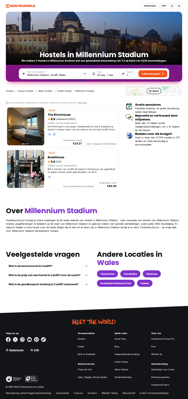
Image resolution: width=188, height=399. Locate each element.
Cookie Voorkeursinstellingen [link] (154, 393)
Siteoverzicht (128, 393)
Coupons (78, 393)
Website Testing (110, 393)
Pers (153, 346)
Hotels (81, 346)
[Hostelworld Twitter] (15, 339)
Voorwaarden (62, 393)
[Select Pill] (172, 6)
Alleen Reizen (121, 369)
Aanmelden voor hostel (162, 369)
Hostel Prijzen (121, 362)
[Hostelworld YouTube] (29, 339)
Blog (117, 346)
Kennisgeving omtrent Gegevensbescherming (28, 393)
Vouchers (92, 393)
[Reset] (84, 73)
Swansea (151, 273)
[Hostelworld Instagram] (22, 339)
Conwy (145, 283)
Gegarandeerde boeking (127, 354)
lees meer (82, 103)
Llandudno (130, 273)
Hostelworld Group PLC (162, 339)
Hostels (81, 339)
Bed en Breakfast (86, 354)
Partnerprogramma (160, 377)
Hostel (52, 110)
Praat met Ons (85, 369)
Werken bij (156, 354)
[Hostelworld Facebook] (8, 339)
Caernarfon (107, 273)
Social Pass (120, 339)
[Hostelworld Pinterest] (36, 339)
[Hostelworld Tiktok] (43, 339)
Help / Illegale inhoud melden (92, 377)
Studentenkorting (123, 377)
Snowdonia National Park (115, 283)
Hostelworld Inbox (160, 385)
